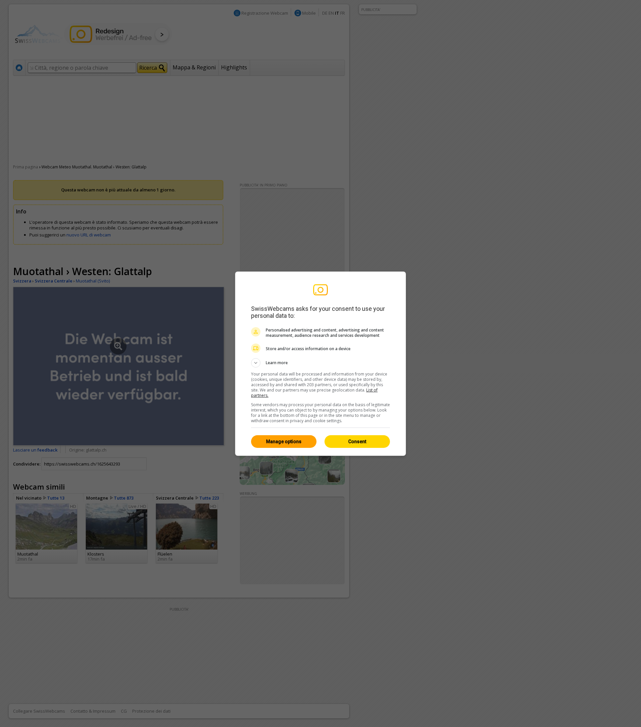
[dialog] (320, 363)
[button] (320, 363)
